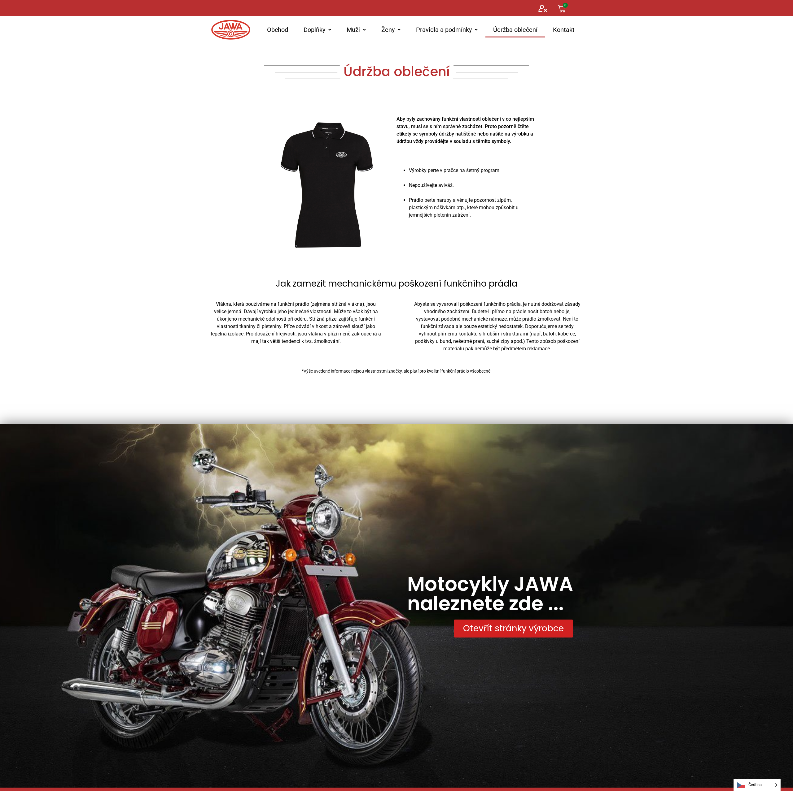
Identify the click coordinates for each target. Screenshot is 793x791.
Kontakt (564, 29)
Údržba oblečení (515, 29)
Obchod (277, 29)
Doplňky (314, 29)
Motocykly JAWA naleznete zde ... (490, 593)
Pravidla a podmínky (444, 29)
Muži (353, 29)
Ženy (388, 29)
